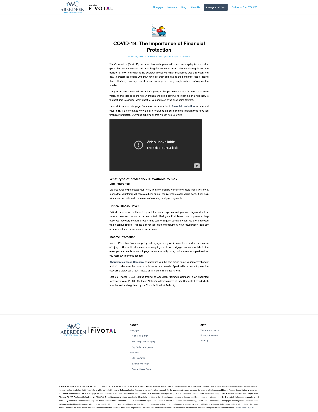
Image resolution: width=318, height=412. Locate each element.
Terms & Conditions (209, 330)
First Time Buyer (140, 335)
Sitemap (204, 340)
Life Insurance (138, 357)
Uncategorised (164, 56)
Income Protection (140, 363)
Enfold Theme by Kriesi (245, 407)
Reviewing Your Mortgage (144, 341)
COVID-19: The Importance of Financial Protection (159, 46)
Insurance (134, 352)
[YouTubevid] (159, 30)
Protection (152, 56)
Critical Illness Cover (142, 369)
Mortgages (135, 330)
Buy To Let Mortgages (142, 347)
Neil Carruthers (183, 56)
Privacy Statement (209, 335)
